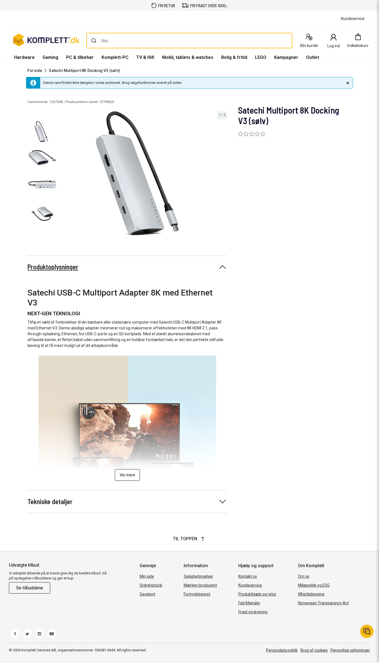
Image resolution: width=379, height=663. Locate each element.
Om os (303, 576)
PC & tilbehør (80, 57)
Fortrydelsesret (197, 594)
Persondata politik (282, 650)
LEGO (260, 57)
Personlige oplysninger (350, 650)
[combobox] (189, 40)
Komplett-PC (115, 57)
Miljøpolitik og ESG (314, 585)
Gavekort (147, 594)
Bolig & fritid (234, 57)
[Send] (94, 40)
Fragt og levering (252, 612)
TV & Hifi (145, 57)
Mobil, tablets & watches (187, 57)
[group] (143, 173)
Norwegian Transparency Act (323, 603)
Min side (147, 576)
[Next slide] (222, 174)
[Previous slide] (63, 174)
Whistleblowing (311, 594)
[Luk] (347, 82)
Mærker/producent (200, 585)
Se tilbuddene (29, 588)
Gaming (50, 57)
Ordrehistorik (151, 585)
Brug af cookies (314, 650)
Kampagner (286, 57)
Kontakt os (247, 576)
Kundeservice (250, 585)
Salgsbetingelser (198, 576)
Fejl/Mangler (249, 603)
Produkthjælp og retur (257, 594)
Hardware (24, 57)
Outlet (312, 57)
